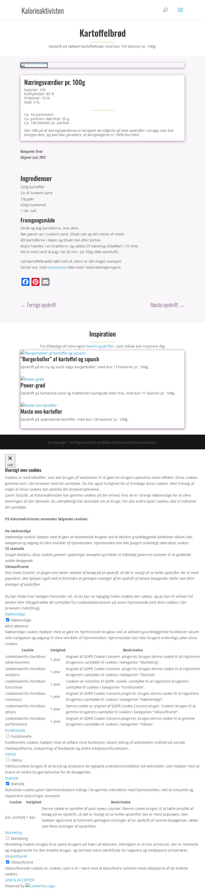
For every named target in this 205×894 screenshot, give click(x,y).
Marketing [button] (13, 832)
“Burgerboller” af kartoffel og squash (59, 359)
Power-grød (32, 385)
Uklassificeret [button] (16, 856)
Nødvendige (21, 620)
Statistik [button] (11, 778)
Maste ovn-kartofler (41, 411)
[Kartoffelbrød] (34, 63)
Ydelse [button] (10, 754)
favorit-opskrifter (100, 346)
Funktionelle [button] (15, 730)
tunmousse (57, 267)
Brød (39, 151)
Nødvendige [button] (15, 614)
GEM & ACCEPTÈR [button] (19, 880)
